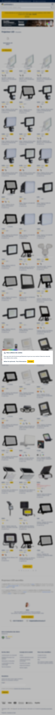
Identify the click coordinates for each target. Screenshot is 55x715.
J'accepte (30, 361)
